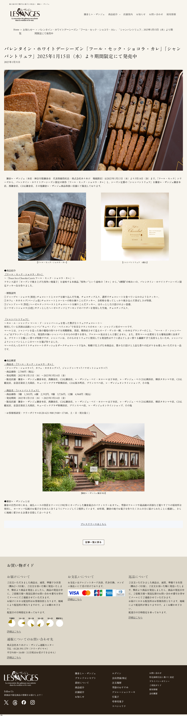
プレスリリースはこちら (93, 524)
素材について (82, 683)
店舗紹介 (79, 692)
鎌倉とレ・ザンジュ (85, 673)
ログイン (116, 673)
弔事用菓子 (118, 701)
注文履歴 (116, 683)
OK (1, 715)
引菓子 (115, 697)
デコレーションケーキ (123, 692)
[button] (114, 14)
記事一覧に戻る (93, 542)
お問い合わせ (155, 673)
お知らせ (79, 697)
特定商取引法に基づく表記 (161, 677)
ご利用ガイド (155, 685)
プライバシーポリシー (159, 681)
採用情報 (153, 689)
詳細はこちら (14, 631)
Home (16, 29)
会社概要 (153, 694)
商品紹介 (79, 687)
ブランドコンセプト (85, 678)
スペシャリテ (119, 706)
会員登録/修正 (119, 678)
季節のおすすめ (120, 687)
